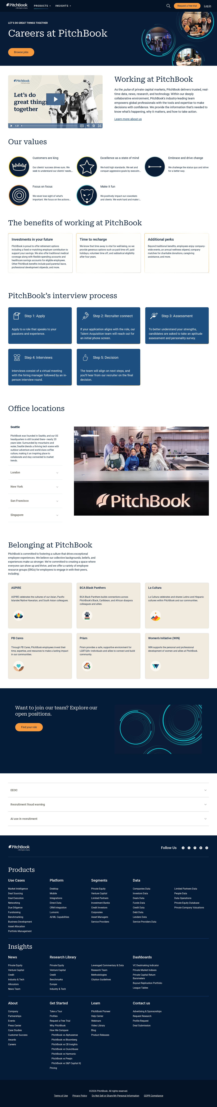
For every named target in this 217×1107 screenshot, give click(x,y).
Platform (56, 880)
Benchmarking (15, 917)
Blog (93, 1030)
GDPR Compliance (153, 1095)
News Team (14, 989)
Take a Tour (56, 1011)
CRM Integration (58, 907)
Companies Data (141, 888)
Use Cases (16, 880)
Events (11, 1020)
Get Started (59, 1003)
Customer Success (17, 1035)
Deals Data (138, 898)
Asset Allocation (16, 926)
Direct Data (55, 902)
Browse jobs (21, 52)
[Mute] (88, 125)
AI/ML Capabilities (59, 917)
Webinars (96, 1020)
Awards (12, 1039)
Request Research (142, 1016)
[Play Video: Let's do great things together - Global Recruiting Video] (55, 99)
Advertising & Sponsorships (147, 1011)
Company (13, 1011)
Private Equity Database (186, 902)
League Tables (140, 987)
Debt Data (138, 912)
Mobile (53, 893)
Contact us (141, 1003)
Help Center (97, 1016)
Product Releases (100, 1035)
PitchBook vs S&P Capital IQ (66, 1063)
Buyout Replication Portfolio (147, 983)
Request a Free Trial (60, 1020)
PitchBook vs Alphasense (65, 1035)
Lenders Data (140, 917)
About (13, 1003)
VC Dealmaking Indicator (146, 965)
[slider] (50, 125)
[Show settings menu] (94, 125)
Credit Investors (99, 907)
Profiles (54, 1016)
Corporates (97, 912)
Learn (95, 1003)
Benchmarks (56, 979)
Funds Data (139, 902)
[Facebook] (195, 848)
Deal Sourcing (15, 893)
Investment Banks (100, 902)
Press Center (14, 1025)
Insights (61, 5)
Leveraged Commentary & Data (107, 965)
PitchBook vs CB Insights (65, 1044)
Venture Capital (99, 893)
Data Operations (182, 898)
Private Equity (98, 888)
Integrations (56, 898)
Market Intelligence (18, 888)
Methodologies (99, 974)
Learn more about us (128, 119)
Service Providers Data (144, 921)
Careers (12, 1044)
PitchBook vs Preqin (62, 1058)
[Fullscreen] (100, 125)
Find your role (29, 727)
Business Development (20, 921)
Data (136, 880)
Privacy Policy (79, 1095)
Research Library (63, 957)
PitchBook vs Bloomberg (64, 1039)
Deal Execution (16, 898)
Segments (99, 880)
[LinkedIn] (183, 848)
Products (41, 5)
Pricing (53, 1068)
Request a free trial (187, 5)
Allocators (13, 984)
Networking (14, 902)
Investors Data (140, 893)
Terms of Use (61, 1095)
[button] (108, 790)
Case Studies (15, 1030)
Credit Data (139, 907)
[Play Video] (11, 125)
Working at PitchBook (153, 79)
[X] (189, 848)
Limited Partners (99, 898)
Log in (207, 6)
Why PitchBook (58, 1025)
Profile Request (141, 1020)
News (12, 957)
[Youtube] (201, 848)
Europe (53, 984)
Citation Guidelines (101, 979)
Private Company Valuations (189, 907)
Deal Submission (142, 1025)
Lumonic (54, 912)
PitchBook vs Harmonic (64, 1053)
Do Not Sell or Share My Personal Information (115, 1095)
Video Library (98, 1025)
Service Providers (100, 921)
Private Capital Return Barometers (144, 976)
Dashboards (142, 957)
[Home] (17, 6)
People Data (180, 893)
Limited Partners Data (185, 888)
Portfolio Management (20, 931)
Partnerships (14, 1016)
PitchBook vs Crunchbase (65, 1049)
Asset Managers (99, 917)
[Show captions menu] (82, 125)
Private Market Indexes (144, 970)
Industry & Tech (16, 979)
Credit (11, 974)
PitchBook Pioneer (100, 1011)
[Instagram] (206, 848)
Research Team (99, 970)
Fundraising (14, 912)
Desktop (54, 888)
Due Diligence (15, 907)
